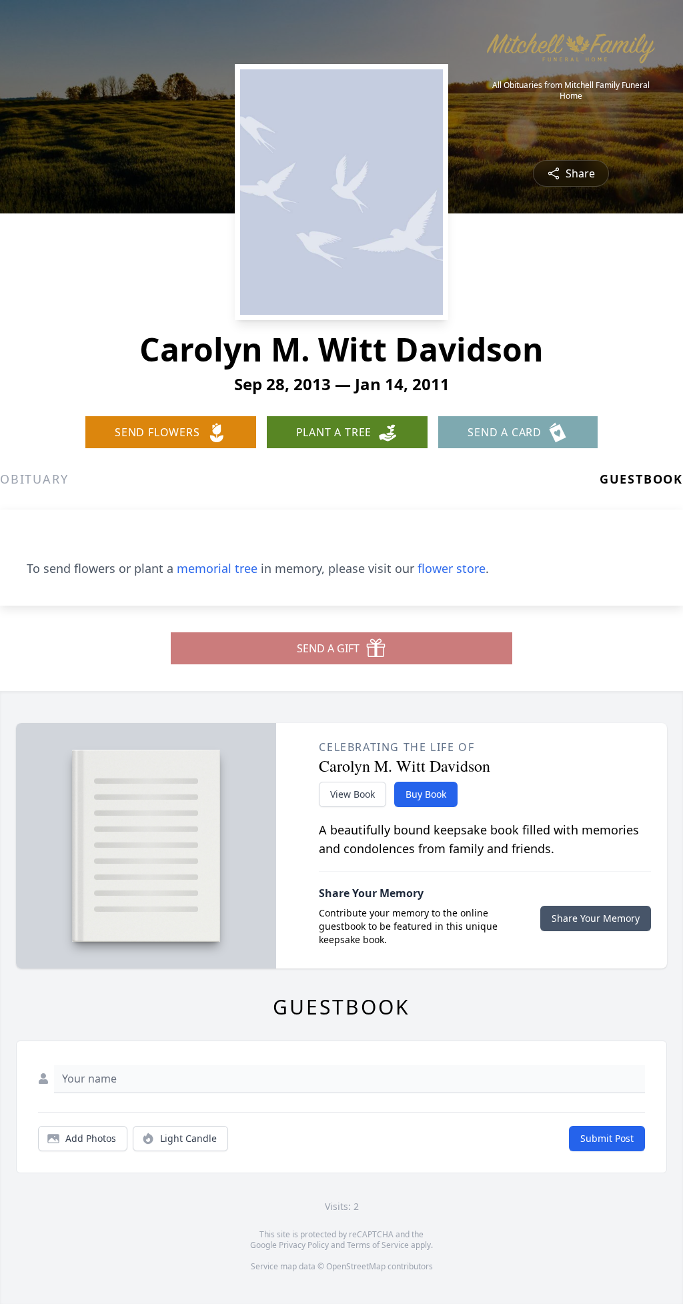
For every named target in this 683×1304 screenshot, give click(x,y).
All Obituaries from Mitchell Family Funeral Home (571, 90)
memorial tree (217, 568)
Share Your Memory (596, 918)
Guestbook (641, 479)
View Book (352, 794)
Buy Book (426, 794)
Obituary (34, 479)
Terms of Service (378, 1245)
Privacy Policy (304, 1245)
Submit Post (607, 1138)
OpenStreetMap (356, 1266)
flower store (452, 568)
